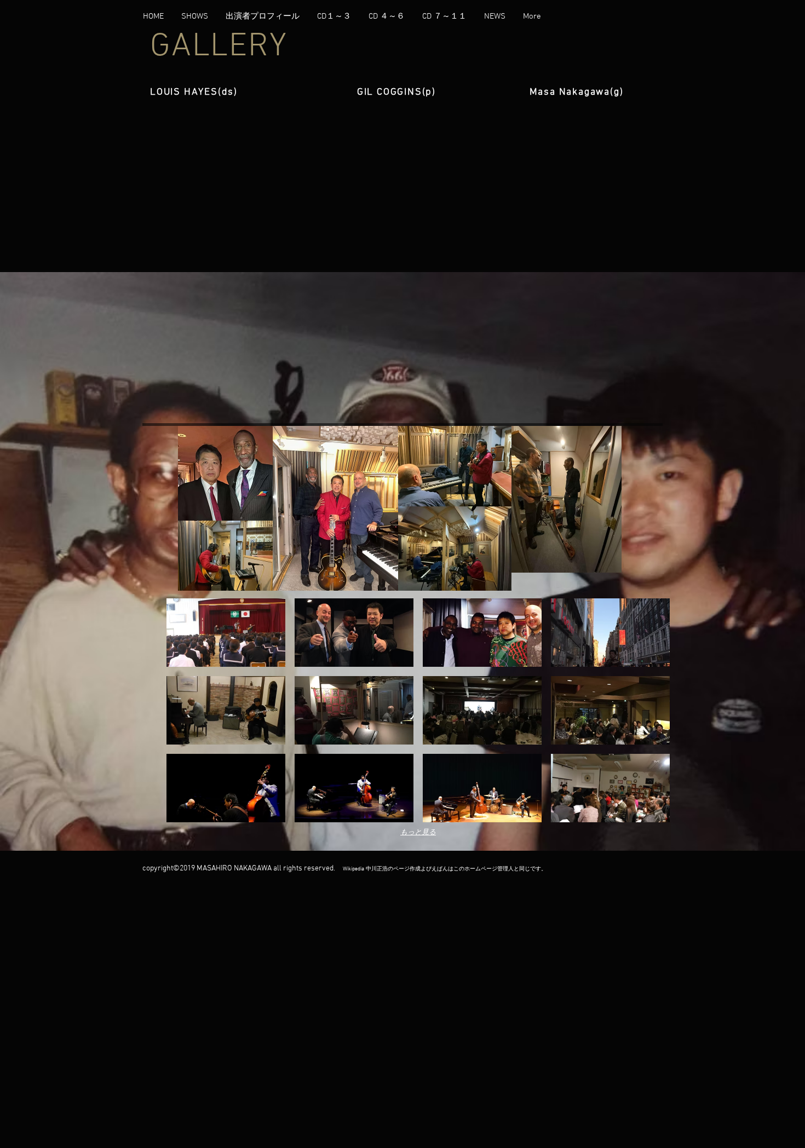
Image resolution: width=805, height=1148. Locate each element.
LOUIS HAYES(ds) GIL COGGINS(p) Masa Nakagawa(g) (386, 92)
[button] (226, 632)
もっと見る (418, 832)
